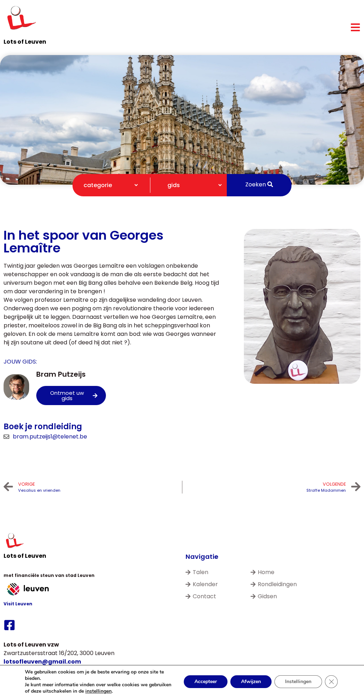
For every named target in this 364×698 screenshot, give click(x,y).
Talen (200, 572)
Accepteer (205, 681)
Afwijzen (251, 681)
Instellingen (298, 681)
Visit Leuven (18, 604)
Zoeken (256, 184)
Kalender (205, 584)
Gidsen (267, 596)
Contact (204, 596)
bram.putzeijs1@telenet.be (50, 436)
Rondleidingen (277, 584)
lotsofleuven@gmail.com (42, 662)
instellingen (98, 691)
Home (266, 572)
